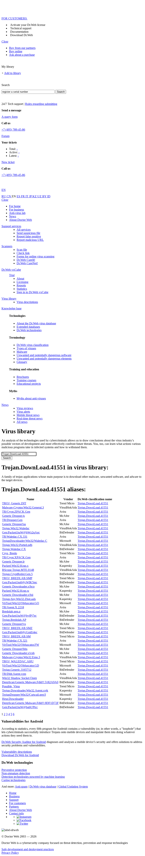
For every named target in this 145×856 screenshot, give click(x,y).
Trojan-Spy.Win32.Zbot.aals (19, 599)
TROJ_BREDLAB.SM (16, 636)
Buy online (15, 51)
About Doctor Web (20, 219)
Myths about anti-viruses (31, 398)
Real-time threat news (29, 418)
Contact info (16, 813)
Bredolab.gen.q (11, 611)
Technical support (20, 28)
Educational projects (29, 383)
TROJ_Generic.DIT (14, 503)
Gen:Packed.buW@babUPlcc (20, 707)
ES (19, 196)
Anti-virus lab (17, 213)
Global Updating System (73, 786)
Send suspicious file (28, 233)
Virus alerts (23, 411)
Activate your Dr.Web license (27, 24)
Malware (22, 351)
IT (27, 196)
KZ (34, 196)
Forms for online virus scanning (35, 256)
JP (30, 196)
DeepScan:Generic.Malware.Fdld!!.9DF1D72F (30, 703)
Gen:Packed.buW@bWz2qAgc (21, 532)
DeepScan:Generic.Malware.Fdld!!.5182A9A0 (30, 682)
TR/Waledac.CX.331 (14, 536)
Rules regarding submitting (41, 103)
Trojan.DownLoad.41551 (93, 503)
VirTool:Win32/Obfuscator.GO (20, 603)
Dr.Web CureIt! (26, 259)
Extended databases (28, 326)
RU (4, 196)
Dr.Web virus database (42, 786)
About (20, 278)
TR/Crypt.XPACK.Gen (16, 557)
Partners (14, 806)
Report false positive (29, 236)
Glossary (22, 362)
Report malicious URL (30, 239)
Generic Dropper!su (14, 524)
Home (12, 793)
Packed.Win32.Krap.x (15, 565)
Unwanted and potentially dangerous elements (44, 358)
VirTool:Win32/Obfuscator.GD (20, 665)
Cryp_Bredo (9, 553)
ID (48, 196)
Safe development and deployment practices (28, 849)
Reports (21, 285)
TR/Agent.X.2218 (13, 607)
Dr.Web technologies (29, 330)
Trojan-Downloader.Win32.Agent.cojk (25, 690)
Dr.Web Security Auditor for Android (24, 742)
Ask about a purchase (22, 54)
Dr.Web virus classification (33, 345)
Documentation (19, 31)
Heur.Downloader (13, 698)
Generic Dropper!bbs (14, 649)
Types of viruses (26, 348)
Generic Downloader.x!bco (18, 586)
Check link (23, 253)
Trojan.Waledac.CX (14, 549)
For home (15, 206)
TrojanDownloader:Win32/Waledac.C (24, 540)
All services (24, 229)
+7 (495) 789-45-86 (13, 129)
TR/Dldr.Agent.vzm (14, 673)
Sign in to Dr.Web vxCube (32, 292)
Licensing (22, 282)
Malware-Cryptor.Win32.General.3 (23, 507)
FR (23, 196)
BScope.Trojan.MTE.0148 (18, 569)
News (12, 216)
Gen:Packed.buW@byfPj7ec (19, 615)
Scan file (22, 249)
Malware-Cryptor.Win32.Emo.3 (21, 657)
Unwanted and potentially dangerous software (44, 355)
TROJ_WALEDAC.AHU (18, 661)
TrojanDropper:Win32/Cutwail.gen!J (24, 694)
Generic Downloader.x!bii (17, 594)
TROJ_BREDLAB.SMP (17, 578)
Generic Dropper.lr (13, 561)
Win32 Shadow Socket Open (19, 678)
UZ (39, 196)
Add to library (12, 73)
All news (22, 421)
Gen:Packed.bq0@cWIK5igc (19, 582)
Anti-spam (21, 786)
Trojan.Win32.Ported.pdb (17, 545)
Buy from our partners (22, 48)
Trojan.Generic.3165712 (16, 669)
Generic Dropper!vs (14, 624)
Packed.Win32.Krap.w (15, 590)
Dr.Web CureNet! (27, 263)
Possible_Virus (11, 686)
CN (9, 196)
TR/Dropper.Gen (12, 520)
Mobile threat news (28, 415)
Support (14, 799)
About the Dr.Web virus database (36, 323)
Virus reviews (25, 408)
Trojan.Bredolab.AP (14, 619)
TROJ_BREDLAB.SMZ (17, 628)
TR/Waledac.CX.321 (14, 640)
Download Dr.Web (21, 35)
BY (44, 196)
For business (16, 209)
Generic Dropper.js (13, 515)
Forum (5, 136)
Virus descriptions (27, 302)
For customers (17, 803)
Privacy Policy (10, 852)
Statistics (22, 288)
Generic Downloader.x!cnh (18, 653)
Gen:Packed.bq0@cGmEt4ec (19, 632)
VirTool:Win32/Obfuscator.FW (20, 644)
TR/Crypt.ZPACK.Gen (16, 511)
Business (14, 796)
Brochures (23, 376)
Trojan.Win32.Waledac (15, 528)
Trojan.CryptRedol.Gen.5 (17, 574)
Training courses (26, 380)
